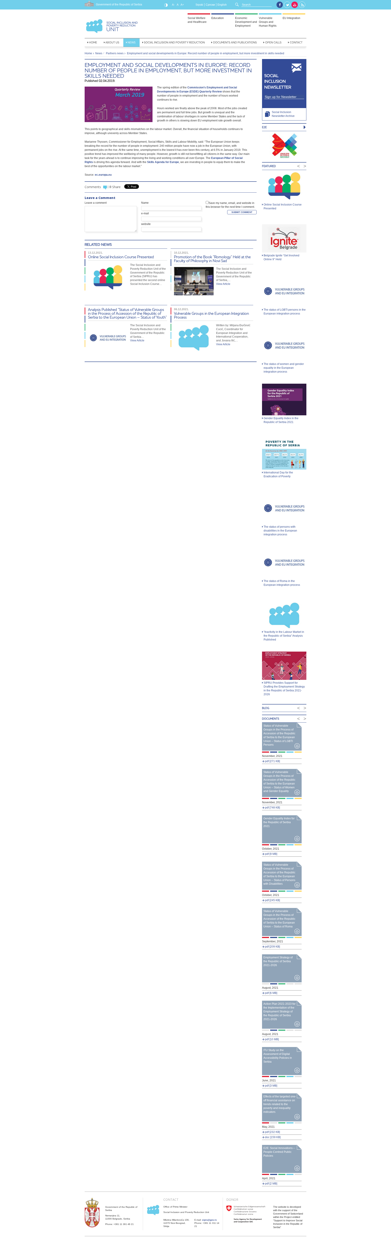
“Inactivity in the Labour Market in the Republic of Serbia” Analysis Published (284, 635)
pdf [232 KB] (272, 1132)
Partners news (115, 53)
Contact (296, 42)
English (222, 4)
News (132, 42)
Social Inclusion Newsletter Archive (283, 114)
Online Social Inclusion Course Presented (121, 257)
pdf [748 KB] (272, 807)
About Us (112, 42)
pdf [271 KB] (272, 761)
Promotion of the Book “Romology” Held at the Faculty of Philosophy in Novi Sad (212, 258)
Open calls (273, 42)
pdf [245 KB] (272, 900)
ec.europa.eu (103, 174)
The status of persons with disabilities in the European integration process (280, 530)
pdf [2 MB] (270, 1183)
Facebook (280, 5)
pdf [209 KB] (272, 946)
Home (93, 42)
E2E (264, 127)
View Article (223, 284)
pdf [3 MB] (270, 1085)
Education (217, 18)
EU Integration (291, 18)
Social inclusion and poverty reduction (174, 42)
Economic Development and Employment (246, 22)
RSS (302, 5)
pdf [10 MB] (271, 1039)
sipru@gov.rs (209, 1220)
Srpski (199, 4)
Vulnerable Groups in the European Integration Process (211, 315)
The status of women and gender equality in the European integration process (284, 367)
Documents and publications (235, 42)
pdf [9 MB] (270, 854)
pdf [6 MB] (270, 993)
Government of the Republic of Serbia (119, 4)
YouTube (294, 5)
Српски (210, 4)
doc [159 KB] (272, 1137)
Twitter (287, 5)
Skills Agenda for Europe (163, 162)
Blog (265, 708)
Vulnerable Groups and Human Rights (268, 22)
